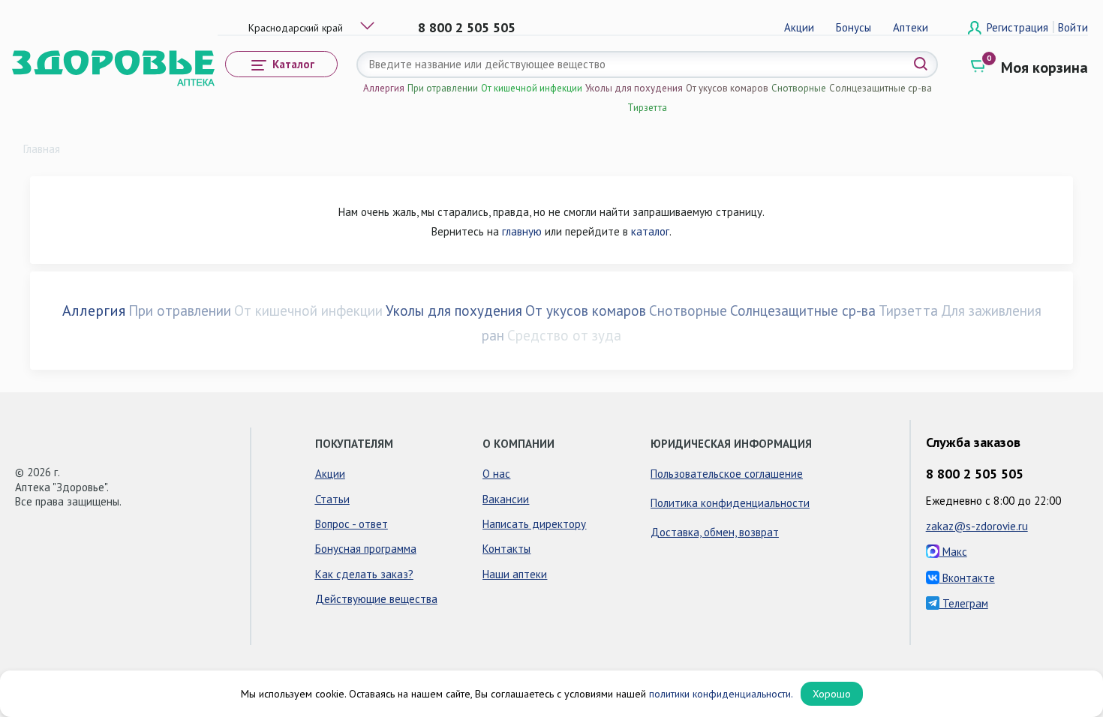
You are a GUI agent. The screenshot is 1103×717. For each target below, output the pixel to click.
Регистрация (1019, 27)
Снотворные (798, 88)
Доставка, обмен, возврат (715, 532)
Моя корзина (1044, 67)
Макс (953, 551)
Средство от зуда (564, 335)
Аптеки (910, 27)
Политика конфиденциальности (730, 503)
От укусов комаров (727, 88)
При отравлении (442, 88)
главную (522, 231)
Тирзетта (647, 107)
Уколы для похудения (634, 88)
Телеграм (963, 603)
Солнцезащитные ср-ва (880, 88)
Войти (1073, 27)
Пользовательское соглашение (727, 473)
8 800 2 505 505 (466, 27)
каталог (650, 231)
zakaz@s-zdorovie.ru (977, 526)
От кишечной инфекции (531, 88)
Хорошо (832, 693)
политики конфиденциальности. (721, 693)
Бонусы (853, 27)
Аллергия (383, 88)
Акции (799, 27)
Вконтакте (967, 578)
